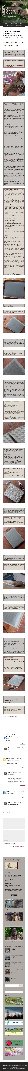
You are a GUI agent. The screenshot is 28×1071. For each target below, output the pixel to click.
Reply (22, 743)
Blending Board (12, 37)
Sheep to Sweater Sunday (14, 39)
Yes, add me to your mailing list (10, 843)
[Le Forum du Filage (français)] (14, 1054)
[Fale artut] (14, 1018)
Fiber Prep (5, 39)
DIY (22, 37)
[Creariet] (14, 1004)
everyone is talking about (14, 54)
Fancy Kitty (14, 458)
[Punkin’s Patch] (14, 1034)
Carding (19, 37)
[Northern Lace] (14, 1024)
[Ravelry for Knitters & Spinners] (14, 1046)
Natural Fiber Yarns (8, 159)
